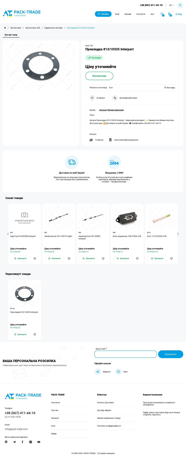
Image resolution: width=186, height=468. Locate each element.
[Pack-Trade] (5, 28)
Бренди (128, 14)
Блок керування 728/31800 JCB (127, 236)
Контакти (141, 14)
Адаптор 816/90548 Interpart (23, 236)
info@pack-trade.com (16, 429)
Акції (117, 14)
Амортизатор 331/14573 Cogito (58, 236)
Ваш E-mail (100, 349)
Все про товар (11, 35)
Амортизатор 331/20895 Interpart (89, 237)
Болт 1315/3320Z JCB (156, 236)
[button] (8, 234)
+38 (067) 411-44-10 (151, 5)
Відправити (170, 354)
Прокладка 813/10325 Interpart (24, 312)
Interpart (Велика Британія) (111, 110)
